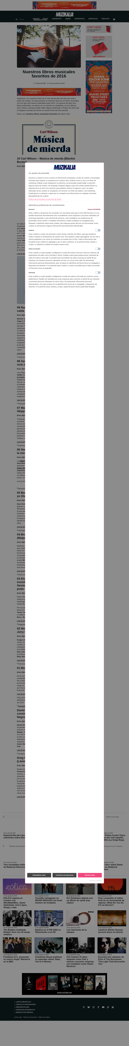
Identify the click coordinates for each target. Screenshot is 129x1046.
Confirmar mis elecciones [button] (64, 875)
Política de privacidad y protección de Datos (45, 199)
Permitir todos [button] (90, 875)
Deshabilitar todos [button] (39, 875)
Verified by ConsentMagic (95, 880)
